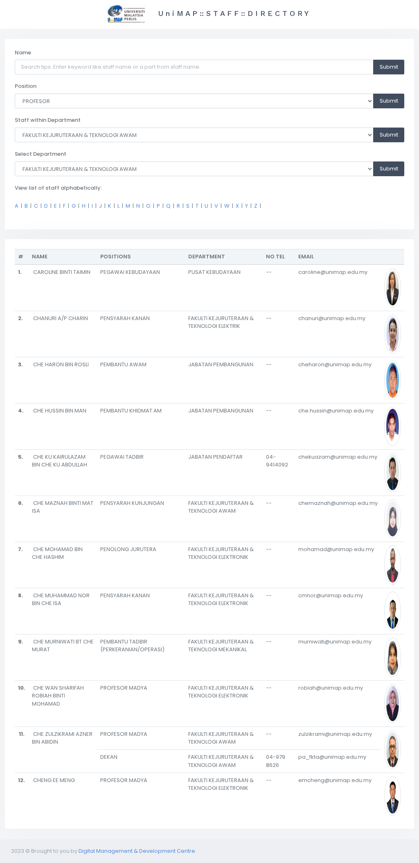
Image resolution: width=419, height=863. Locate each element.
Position (25, 86)
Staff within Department (48, 120)
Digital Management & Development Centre (137, 851)
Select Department (40, 154)
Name (23, 52)
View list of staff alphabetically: (58, 188)
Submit (389, 67)
